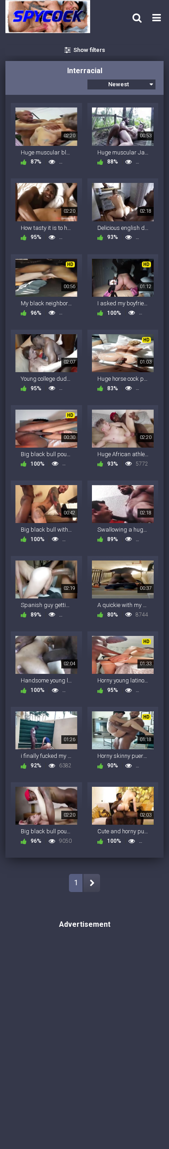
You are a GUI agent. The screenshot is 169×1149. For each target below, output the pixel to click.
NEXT (91, 883)
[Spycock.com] (50, 16)
